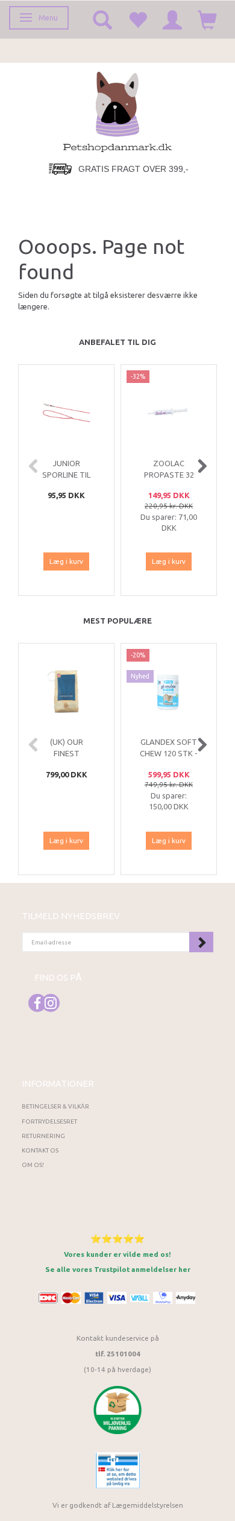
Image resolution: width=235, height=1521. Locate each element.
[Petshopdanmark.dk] (117, 110)
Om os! (33, 1165)
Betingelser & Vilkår (55, 1106)
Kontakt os (40, 1150)
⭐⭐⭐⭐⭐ (117, 1238)
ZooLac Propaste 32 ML (169, 474)
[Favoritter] (137, 19)
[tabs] (102, 19)
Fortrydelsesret (49, 1121)
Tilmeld (201, 942)
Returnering (43, 1136)
